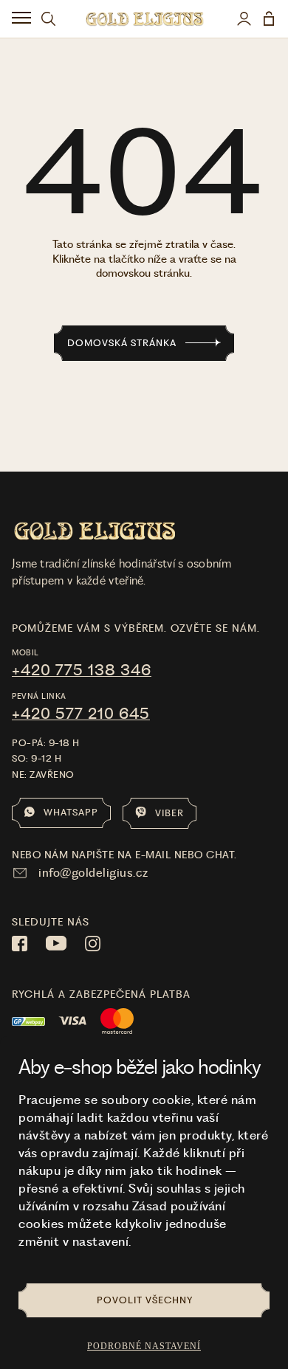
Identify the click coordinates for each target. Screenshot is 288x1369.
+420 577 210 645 (81, 714)
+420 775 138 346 (81, 670)
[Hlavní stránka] (144, 18)
